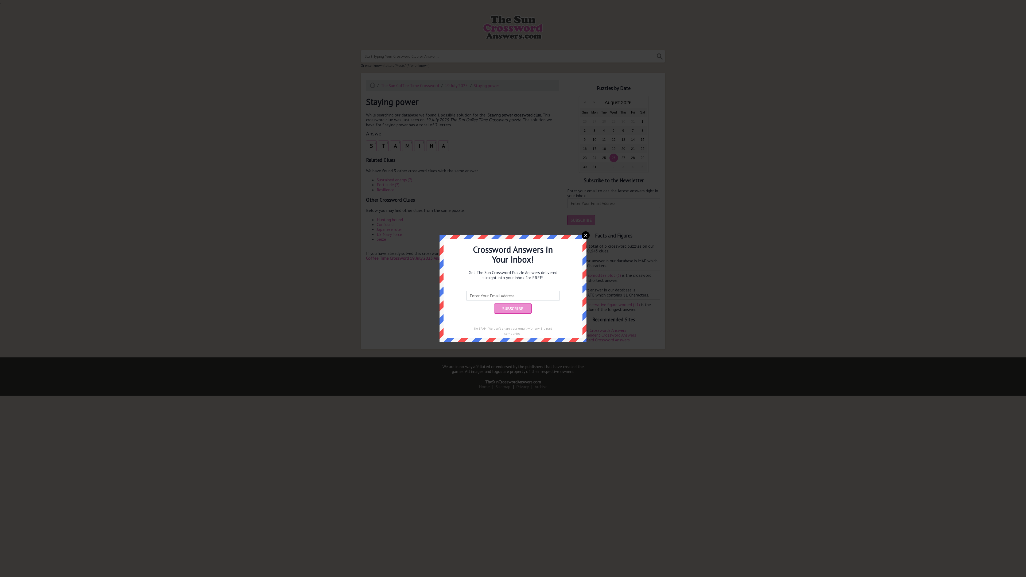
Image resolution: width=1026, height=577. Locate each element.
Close (586, 235)
